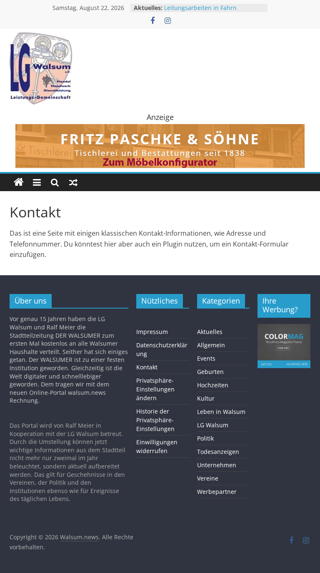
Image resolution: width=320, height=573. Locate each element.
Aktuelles (209, 332)
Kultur (206, 398)
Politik (205, 438)
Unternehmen (216, 465)
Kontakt (147, 367)
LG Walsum (212, 425)
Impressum (152, 332)
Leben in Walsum (221, 412)
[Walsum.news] (19, 182)
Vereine (207, 478)
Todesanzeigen (218, 452)
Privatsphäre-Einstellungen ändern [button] (155, 389)
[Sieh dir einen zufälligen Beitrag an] (73, 182)
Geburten (210, 372)
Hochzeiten (212, 385)
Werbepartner (217, 492)
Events (206, 358)
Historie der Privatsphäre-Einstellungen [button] (155, 420)
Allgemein (211, 345)
